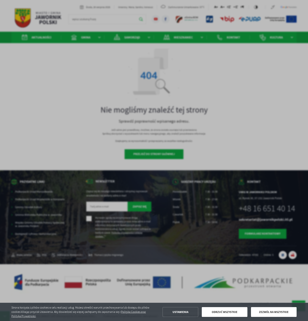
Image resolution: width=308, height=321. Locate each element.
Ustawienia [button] (180, 312)
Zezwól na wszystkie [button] (274, 312)
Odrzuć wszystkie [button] (224, 312)
